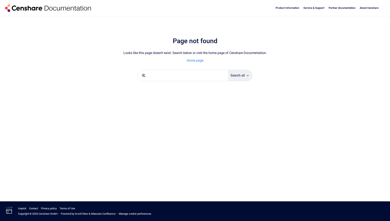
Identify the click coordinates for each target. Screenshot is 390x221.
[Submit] (143, 75)
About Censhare (369, 7)
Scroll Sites (81, 213)
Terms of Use (67, 208)
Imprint (22, 208)
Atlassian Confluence (103, 213)
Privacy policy (49, 208)
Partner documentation (342, 7)
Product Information (287, 7)
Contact (33, 208)
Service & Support (313, 7)
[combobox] (183, 75)
